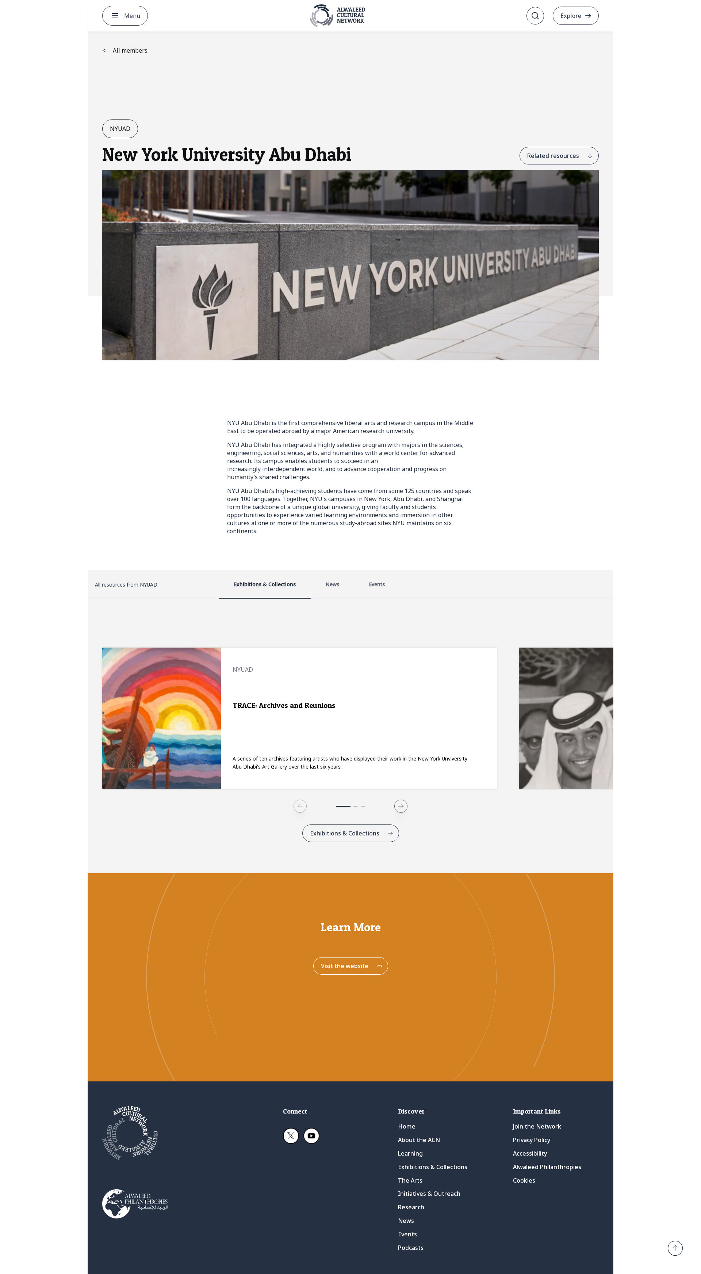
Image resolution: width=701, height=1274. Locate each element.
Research (411, 1207)
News (406, 1221)
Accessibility (530, 1153)
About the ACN (419, 1140)
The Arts (410, 1180)
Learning (410, 1153)
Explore (570, 16)
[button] (675, 1248)
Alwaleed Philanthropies (547, 1167)
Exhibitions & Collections (432, 1167)
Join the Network (537, 1126)
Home (406, 1126)
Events (407, 1234)
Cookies (524, 1180)
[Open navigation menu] (115, 16)
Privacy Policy (531, 1140)
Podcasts (411, 1248)
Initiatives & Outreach (429, 1194)
